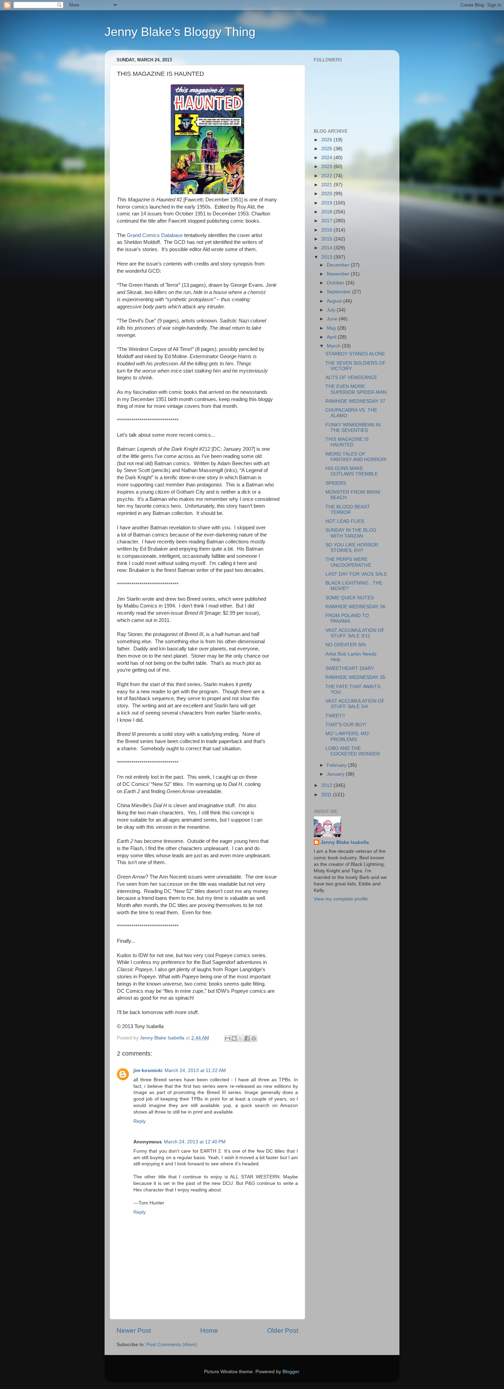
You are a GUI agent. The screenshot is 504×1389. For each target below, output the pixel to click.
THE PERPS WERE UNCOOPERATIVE (348, 562)
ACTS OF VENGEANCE (351, 377)
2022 (327, 175)
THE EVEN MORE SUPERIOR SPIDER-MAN (355, 389)
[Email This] (227, 1038)
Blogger (291, 1371)
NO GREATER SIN (345, 644)
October (336, 282)
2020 (327, 193)
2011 (327, 794)
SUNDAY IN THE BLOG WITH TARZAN (350, 533)
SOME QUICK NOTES (349, 597)
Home (209, 1330)
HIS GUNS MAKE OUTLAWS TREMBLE (351, 471)
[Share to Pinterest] (253, 1038)
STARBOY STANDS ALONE (355, 353)
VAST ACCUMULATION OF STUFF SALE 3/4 (355, 703)
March (334, 346)
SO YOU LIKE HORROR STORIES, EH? (351, 547)
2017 (327, 220)
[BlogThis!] (234, 1038)
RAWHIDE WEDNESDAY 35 (355, 677)
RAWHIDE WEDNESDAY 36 (355, 606)
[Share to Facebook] (247, 1038)
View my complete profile (341, 899)
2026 (327, 139)
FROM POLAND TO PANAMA (347, 618)
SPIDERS (335, 483)
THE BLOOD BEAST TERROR (347, 509)
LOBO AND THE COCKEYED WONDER (352, 751)
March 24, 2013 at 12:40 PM (195, 1141)
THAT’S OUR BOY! (346, 724)
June (333, 318)
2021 (327, 184)
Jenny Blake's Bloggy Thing (180, 32)
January (336, 774)
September (339, 291)
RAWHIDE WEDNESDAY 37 (355, 401)
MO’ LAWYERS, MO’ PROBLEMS (347, 736)
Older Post (282, 1330)
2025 (327, 148)
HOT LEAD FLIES (344, 521)
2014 (327, 247)
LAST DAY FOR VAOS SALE (356, 574)
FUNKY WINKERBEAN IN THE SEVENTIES (353, 427)
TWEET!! (335, 715)
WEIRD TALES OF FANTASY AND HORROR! (356, 456)
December (339, 265)
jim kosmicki (148, 1070)
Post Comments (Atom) (171, 1344)
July (332, 310)
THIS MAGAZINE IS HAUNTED (347, 442)
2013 (327, 257)
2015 (327, 239)
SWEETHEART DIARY (349, 668)
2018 (327, 211)
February (337, 765)
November (339, 273)
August (335, 301)
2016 (327, 230)
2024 (327, 157)
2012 (327, 785)
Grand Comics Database (155, 235)
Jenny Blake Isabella (345, 842)
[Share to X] (240, 1038)
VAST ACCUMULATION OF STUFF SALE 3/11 (355, 633)
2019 (327, 202)
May (332, 328)
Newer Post (134, 1330)
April (332, 337)
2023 (327, 166)
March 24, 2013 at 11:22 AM (195, 1070)
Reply (139, 1121)
